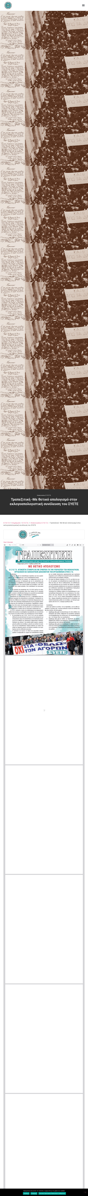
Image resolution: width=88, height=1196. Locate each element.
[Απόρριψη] (85, 1192)
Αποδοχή (26, 1193)
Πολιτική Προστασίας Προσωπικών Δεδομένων (52, 1193)
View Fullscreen (8, 542)
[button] (83, 5)
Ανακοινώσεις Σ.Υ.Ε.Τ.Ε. (44, 495)
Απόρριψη (34, 1193)
